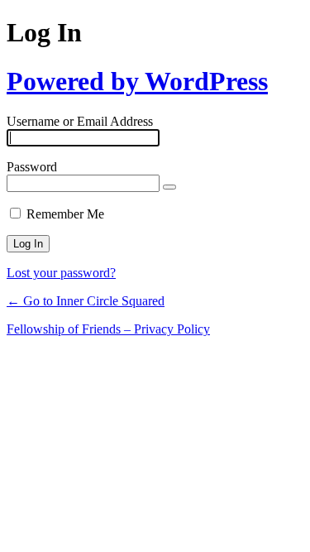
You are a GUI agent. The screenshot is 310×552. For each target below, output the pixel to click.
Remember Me (65, 214)
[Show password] (169, 187)
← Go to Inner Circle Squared (86, 301)
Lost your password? (61, 273)
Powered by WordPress (137, 81)
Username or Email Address (80, 121)
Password (32, 167)
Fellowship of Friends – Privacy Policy (108, 329)
